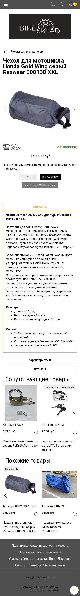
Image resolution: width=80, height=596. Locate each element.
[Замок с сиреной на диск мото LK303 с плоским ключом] (59, 403)
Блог (52, 558)
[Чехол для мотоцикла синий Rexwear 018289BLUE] (59, 484)
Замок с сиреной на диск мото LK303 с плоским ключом (58, 445)
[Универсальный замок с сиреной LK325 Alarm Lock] (20, 403)
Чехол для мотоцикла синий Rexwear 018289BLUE (56, 527)
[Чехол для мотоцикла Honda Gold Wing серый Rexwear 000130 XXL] (40, 109)
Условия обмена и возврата (28, 558)
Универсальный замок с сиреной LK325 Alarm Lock (20, 443)
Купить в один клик (40, 185)
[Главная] (5, 51)
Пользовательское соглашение (40, 552)
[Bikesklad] (40, 25)
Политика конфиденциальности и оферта (40, 545)
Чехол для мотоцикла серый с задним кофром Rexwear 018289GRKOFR (19, 527)
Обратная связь (54, 565)
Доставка (64, 558)
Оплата (20, 565)
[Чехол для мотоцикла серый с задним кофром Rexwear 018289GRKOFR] (20, 484)
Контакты (34, 565)
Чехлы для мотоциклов (27, 51)
